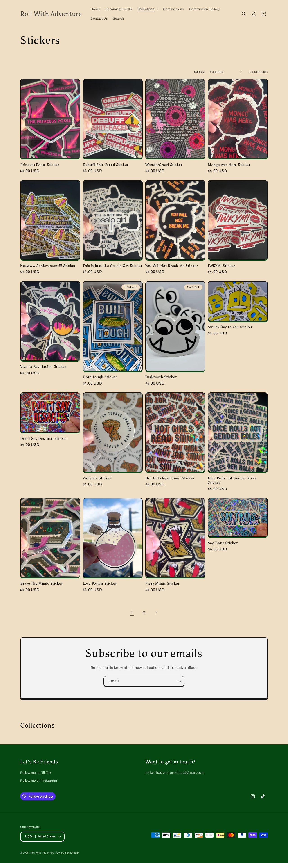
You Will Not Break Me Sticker (171, 265)
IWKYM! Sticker (221, 265)
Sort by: (199, 71)
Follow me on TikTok (35, 772)
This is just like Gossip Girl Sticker (112, 265)
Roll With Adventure (42, 852)
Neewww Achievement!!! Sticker (48, 265)
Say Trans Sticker (223, 543)
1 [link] (132, 612)
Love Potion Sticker (100, 583)
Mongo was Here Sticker (229, 165)
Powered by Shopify (67, 852)
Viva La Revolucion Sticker (43, 366)
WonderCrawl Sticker (163, 165)
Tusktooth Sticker (161, 377)
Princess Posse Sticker (39, 165)
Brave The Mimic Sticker (41, 583)
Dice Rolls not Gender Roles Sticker (232, 480)
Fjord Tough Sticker (100, 377)
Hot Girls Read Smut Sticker (169, 478)
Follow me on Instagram (38, 780)
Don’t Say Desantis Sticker (43, 438)
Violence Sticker (97, 478)
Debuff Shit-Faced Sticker (105, 165)
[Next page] (156, 612)
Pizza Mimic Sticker (162, 583)
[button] (148, 9)
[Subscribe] (179, 681)
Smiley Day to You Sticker (230, 327)
